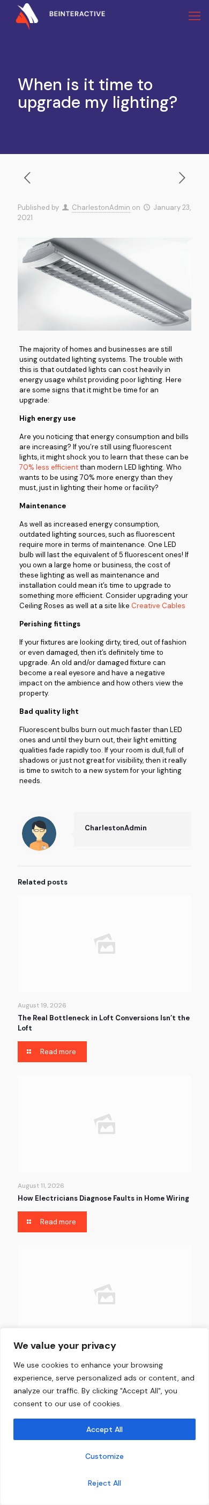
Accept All (104, 1429)
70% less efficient (48, 467)
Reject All (104, 1483)
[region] (104, 1416)
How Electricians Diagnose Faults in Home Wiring (103, 1198)
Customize (104, 1456)
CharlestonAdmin (101, 207)
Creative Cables (158, 605)
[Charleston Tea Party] (52, 16)
